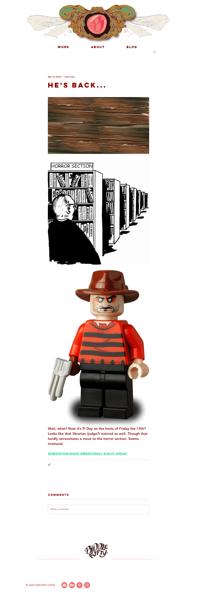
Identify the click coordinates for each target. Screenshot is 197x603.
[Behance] (72, 585)
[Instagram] (87, 585)
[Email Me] (64, 585)
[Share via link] (49, 464)
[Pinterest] (79, 585)
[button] (154, 52)
